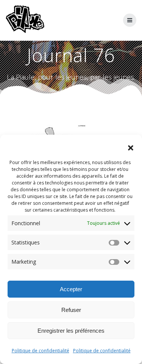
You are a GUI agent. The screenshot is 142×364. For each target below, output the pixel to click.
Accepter (71, 289)
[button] (130, 148)
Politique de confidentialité (40, 350)
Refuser (71, 310)
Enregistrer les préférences (71, 330)
